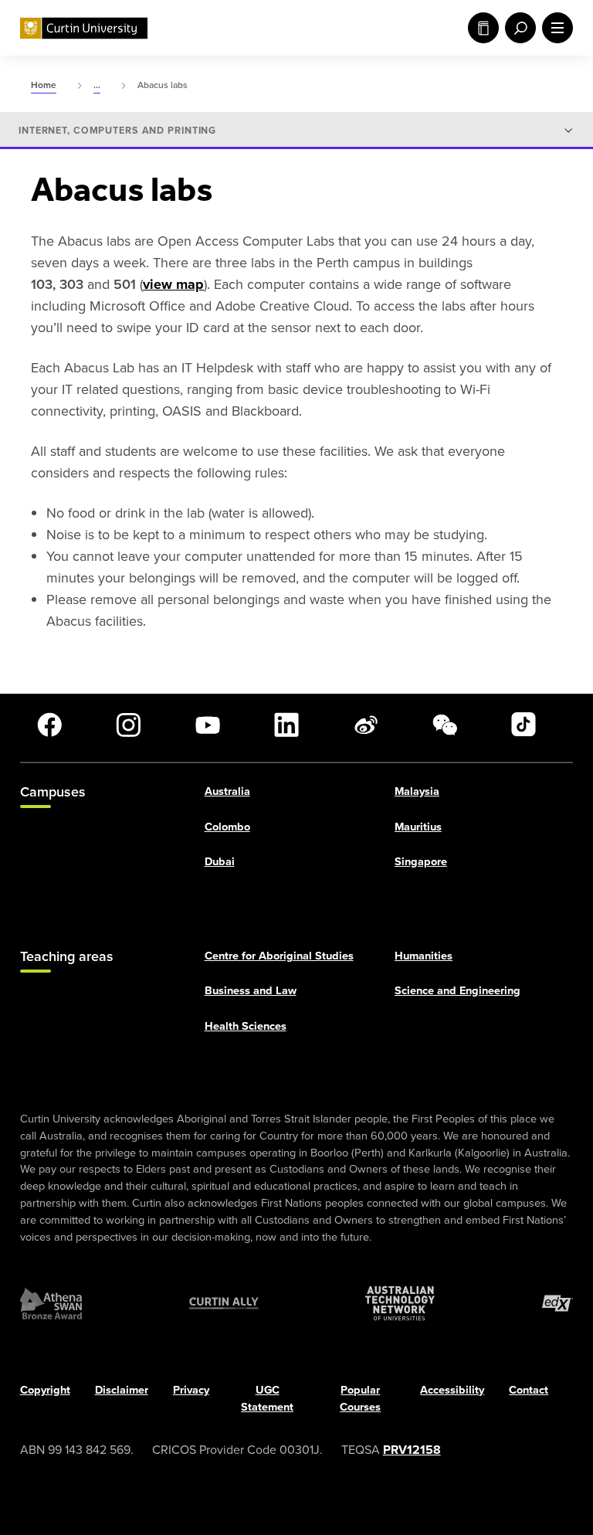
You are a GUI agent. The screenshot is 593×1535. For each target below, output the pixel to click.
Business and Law (250, 991)
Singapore (421, 862)
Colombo (227, 826)
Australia (227, 791)
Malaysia (417, 791)
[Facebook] (49, 724)
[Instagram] (128, 724)
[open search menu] (517, 27)
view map (173, 284)
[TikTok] (523, 724)
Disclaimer (121, 1390)
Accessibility (452, 1390)
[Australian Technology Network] (400, 1304)
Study (480, 27)
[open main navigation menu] (554, 27)
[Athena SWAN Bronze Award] (51, 1304)
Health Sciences (245, 1026)
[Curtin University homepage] (83, 28)
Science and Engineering (457, 991)
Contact (528, 1390)
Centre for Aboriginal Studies (279, 955)
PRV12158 (412, 1450)
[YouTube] (207, 724)
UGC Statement (267, 1399)
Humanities (423, 955)
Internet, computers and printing (117, 130)
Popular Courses (360, 1399)
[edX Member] (557, 1304)
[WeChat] (444, 724)
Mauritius (418, 826)
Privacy (191, 1390)
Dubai (220, 862)
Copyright (45, 1390)
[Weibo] (366, 724)
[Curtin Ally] (224, 1304)
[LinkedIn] (286, 724)
